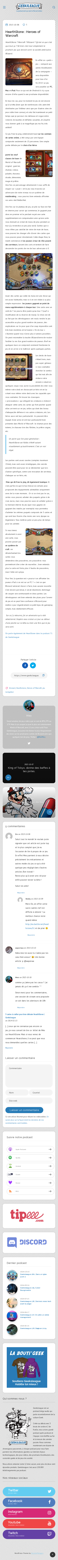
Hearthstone (21, 688)
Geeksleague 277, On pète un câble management (34, 1316)
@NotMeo (41, 737)
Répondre (21, 893)
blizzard (12, 688)
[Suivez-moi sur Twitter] (29, 743)
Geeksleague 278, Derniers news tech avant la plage (35, 1302)
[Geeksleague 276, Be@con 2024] (12, 1329)
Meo (29, 715)
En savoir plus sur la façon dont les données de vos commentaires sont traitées (27, 1120)
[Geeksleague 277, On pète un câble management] (12, 1316)
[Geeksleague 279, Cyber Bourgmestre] (12, 1289)
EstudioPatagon (37, 1553)
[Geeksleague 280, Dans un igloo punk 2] (12, 1275)
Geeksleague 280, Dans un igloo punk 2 (33, 1275)
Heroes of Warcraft (34, 688)
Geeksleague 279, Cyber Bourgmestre (30, 1289)
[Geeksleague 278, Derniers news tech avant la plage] (12, 1302)
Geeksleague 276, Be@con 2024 (33, 1328)
